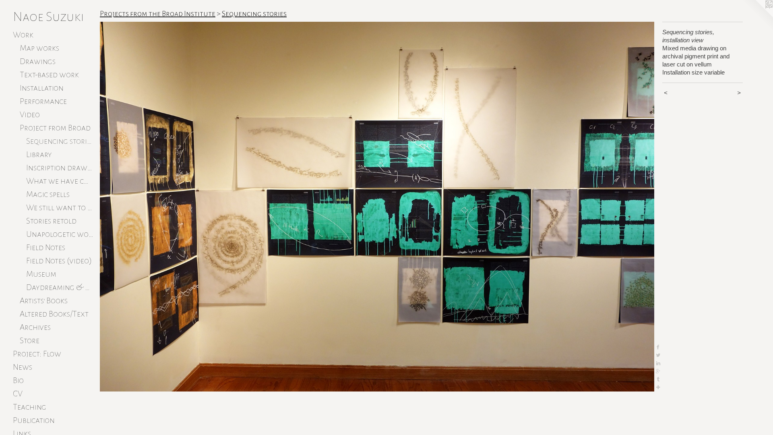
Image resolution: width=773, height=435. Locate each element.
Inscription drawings (59, 167)
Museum (41, 273)
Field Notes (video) (59, 260)
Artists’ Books (44, 300)
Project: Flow (37, 353)
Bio (18, 380)
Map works (39, 48)
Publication (34, 420)
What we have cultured (59, 180)
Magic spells (48, 194)
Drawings (38, 61)
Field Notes (45, 247)
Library (39, 154)
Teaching (29, 406)
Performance (43, 101)
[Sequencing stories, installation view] (377, 207)
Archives (35, 327)
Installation (42, 87)
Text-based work (49, 74)
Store (29, 340)
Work (23, 34)
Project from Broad (55, 127)
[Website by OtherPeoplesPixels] (757, 16)
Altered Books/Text (54, 313)
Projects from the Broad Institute (157, 14)
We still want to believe (59, 207)
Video (30, 114)
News (22, 366)
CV (18, 393)
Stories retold (51, 220)
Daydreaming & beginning (59, 287)
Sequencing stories (59, 141)
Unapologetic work (59, 234)
